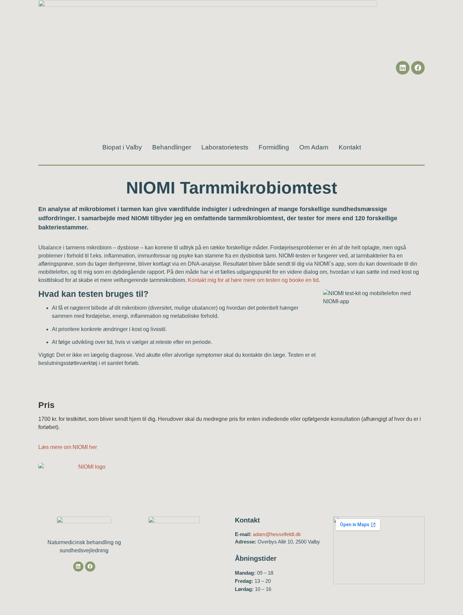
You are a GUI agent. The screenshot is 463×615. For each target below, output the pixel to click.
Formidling (274, 147)
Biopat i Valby (122, 147)
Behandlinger (171, 147)
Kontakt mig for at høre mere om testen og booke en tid (253, 280)
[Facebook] (418, 68)
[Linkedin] (402, 68)
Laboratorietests (224, 147)
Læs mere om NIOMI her (67, 447)
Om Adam (313, 147)
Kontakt (350, 147)
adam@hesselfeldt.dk (277, 534)
